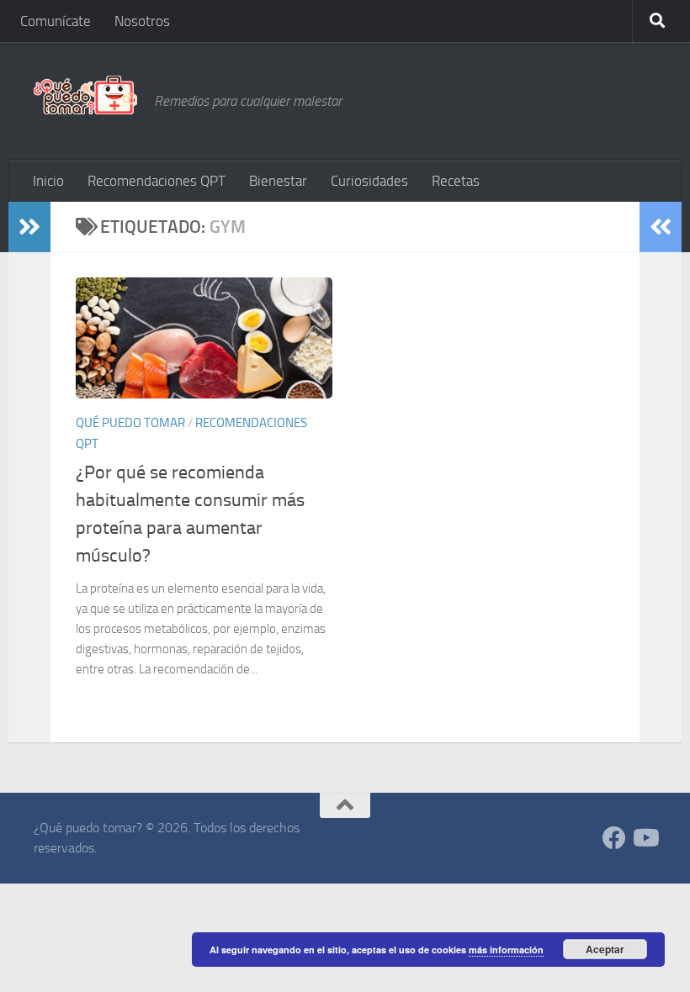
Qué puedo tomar (130, 422)
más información (506, 949)
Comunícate (55, 21)
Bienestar (278, 180)
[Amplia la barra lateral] (29, 227)
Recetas (456, 180)
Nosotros (142, 21)
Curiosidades (369, 180)
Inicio (48, 180)
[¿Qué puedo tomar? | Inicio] (85, 95)
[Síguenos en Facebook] (614, 838)
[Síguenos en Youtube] (644, 838)
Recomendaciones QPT (157, 180)
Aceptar (605, 949)
